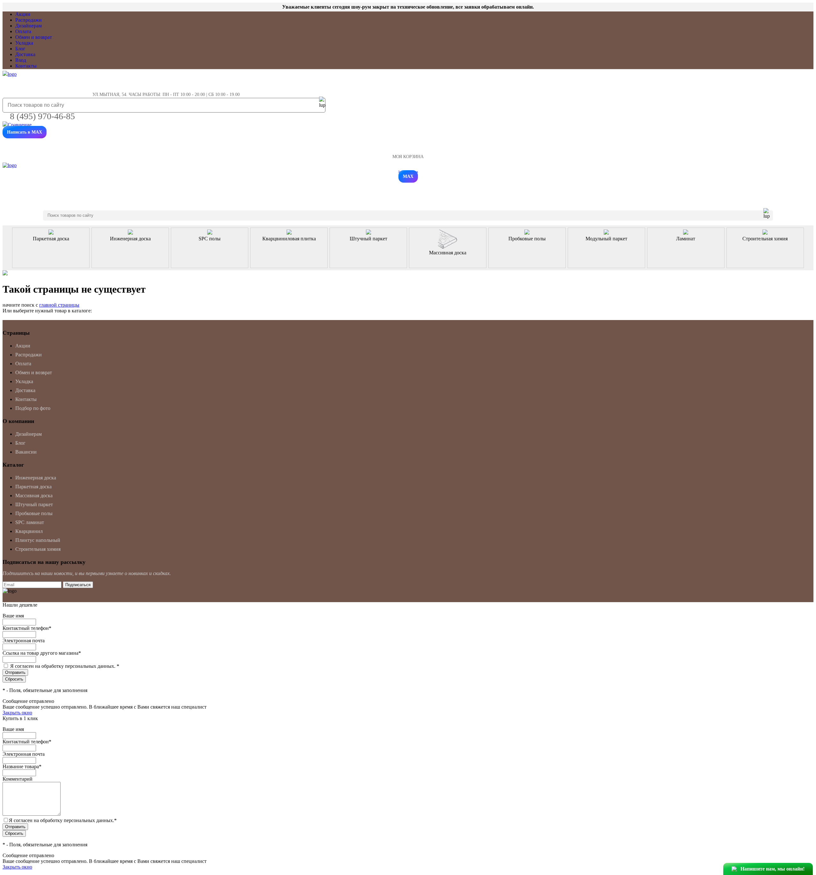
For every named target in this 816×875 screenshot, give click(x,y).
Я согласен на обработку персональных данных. (64, 666)
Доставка (25, 54)
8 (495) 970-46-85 (42, 116)
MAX (408, 176)
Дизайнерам (28, 25)
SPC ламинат (29, 522)
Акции (22, 14)
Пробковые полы (34, 513)
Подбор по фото (32, 408)
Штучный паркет (34, 504)
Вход (20, 60)
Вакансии (26, 452)
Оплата (23, 31)
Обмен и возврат (33, 37)
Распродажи (28, 20)
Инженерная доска (35, 477)
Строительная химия (38, 549)
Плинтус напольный (37, 540)
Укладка (24, 43)
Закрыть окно (17, 712)
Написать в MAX (24, 132)
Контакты (26, 66)
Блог (20, 48)
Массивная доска (34, 495)
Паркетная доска (33, 486)
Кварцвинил (29, 531)
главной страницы (59, 305)
